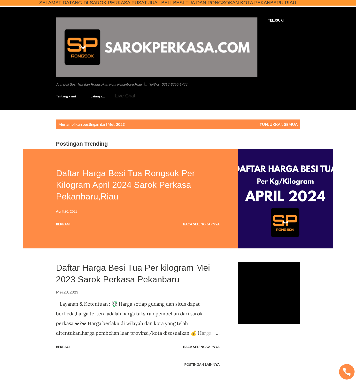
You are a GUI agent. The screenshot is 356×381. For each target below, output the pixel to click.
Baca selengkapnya (201, 224)
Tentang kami (66, 96)
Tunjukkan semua (279, 124)
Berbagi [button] (63, 224)
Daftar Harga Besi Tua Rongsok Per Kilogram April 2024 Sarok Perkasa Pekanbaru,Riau (125, 184)
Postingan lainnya (202, 364)
